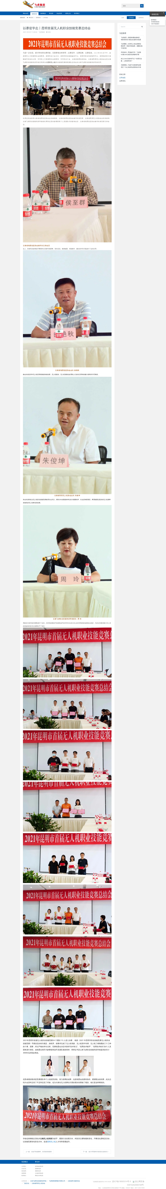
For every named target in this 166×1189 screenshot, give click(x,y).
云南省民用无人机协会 (38, 1183)
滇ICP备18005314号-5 (121, 1181)
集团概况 (43, 13)
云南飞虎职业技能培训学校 (38, 1181)
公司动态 (45, 17)
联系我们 (76, 13)
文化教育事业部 (39, 1173)
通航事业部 (38, 1171)
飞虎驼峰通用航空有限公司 (57, 1181)
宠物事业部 (38, 1168)
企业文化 (24, 1168)
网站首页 (25, 13)
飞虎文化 (26, 1183)
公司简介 (24, 1166)
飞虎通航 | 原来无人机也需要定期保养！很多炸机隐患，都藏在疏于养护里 (131, 46)
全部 (122, 17)
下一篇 (96, 1152)
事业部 (51, 13)
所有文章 (122, 74)
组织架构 (24, 1171)
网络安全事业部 (39, 1175)
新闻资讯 (34, 13)
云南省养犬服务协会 (74, 1181)
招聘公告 (68, 13)
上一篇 (39, 1152)
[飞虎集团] (36, 6)
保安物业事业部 (39, 1166)
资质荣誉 (24, 1173)
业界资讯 (141, 17)
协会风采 (59, 13)
